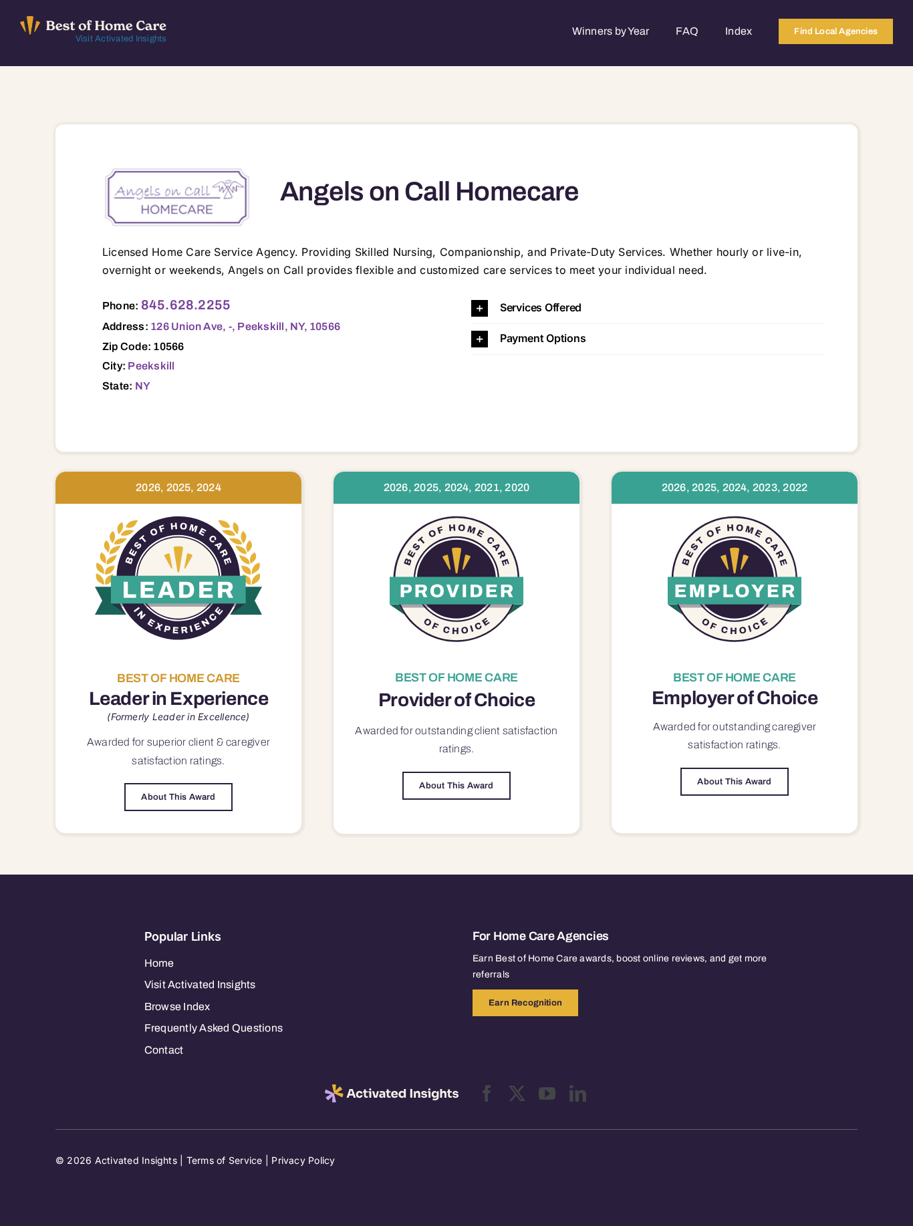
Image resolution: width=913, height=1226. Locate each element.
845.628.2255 (186, 304)
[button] (647, 308)
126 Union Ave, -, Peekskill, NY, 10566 (245, 326)
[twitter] (517, 1093)
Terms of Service (224, 1160)
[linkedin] (577, 1093)
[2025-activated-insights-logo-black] (392, 1089)
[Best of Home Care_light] (93, 21)
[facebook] (487, 1093)
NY (142, 386)
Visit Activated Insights (121, 38)
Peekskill (151, 365)
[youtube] (547, 1093)
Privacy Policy (303, 1160)
